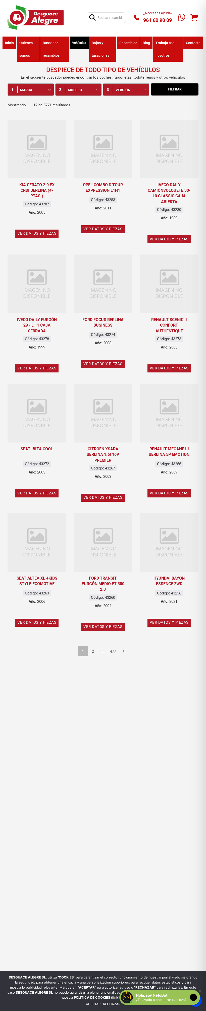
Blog (146, 43)
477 (113, 651)
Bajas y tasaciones (100, 49)
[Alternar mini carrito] (194, 17)
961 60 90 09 (157, 20)
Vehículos (79, 43)
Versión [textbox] (123, 90)
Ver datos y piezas (36, 233)
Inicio (9, 43)
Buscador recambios (51, 49)
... (103, 651)
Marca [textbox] (26, 90)
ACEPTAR (93, 1004)
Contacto (193, 43)
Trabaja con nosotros (165, 49)
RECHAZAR (111, 1004)
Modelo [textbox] (75, 90)
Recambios (128, 43)
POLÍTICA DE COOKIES (92, 997)
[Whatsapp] (182, 17)
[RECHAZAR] (199, 991)
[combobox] (31, 89)
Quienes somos (26, 49)
